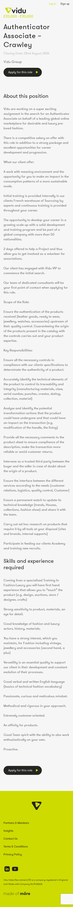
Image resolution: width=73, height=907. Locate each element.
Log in (52, 3)
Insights (8, 830)
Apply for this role (20, 72)
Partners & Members (16, 823)
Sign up (64, 3)
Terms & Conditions (16, 846)
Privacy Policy (13, 854)
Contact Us (11, 838)
